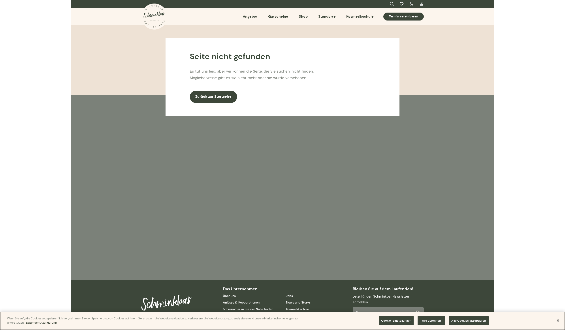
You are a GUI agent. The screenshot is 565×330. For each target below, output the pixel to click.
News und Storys (298, 302)
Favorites (401, 4)
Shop (303, 16)
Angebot (250, 16)
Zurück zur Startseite (213, 96)
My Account (421, 4)
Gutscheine (278, 16)
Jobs (289, 296)
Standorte (327, 16)
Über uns (229, 296)
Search (392, 4)
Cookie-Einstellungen (396, 320)
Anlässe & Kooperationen (241, 302)
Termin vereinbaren (403, 16)
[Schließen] (558, 320)
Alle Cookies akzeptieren (468, 320)
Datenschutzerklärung (41, 322)
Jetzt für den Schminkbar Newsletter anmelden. (381, 299)
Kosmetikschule (360, 16)
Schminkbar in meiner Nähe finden (248, 309)
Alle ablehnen (431, 320)
